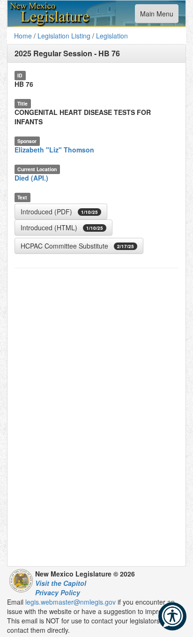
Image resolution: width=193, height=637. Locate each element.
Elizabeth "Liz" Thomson (54, 149)
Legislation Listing (63, 35)
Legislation (112, 35)
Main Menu (156, 15)
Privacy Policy (57, 592)
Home (23, 35)
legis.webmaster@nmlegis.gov (70, 602)
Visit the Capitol (60, 583)
